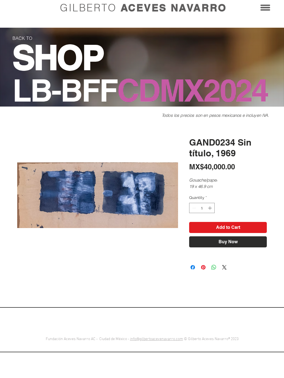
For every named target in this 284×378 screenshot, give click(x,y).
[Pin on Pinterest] (203, 267)
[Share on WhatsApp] (214, 267)
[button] (265, 7)
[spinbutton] (202, 208)
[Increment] (210, 208)
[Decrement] (193, 208)
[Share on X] (224, 267)
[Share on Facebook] (192, 267)
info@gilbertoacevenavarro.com (156, 339)
